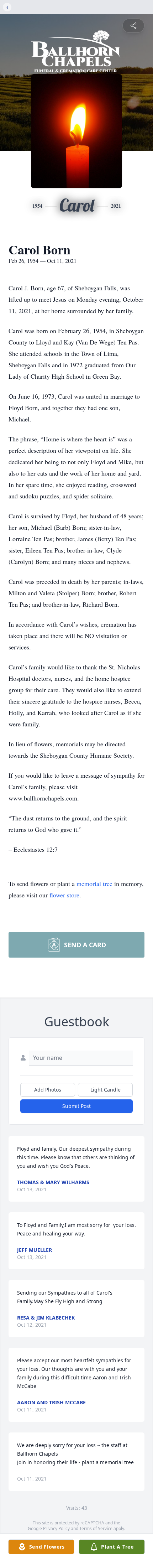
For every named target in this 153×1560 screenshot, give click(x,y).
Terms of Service (95, 1528)
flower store (64, 895)
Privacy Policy (56, 1528)
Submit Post (76, 1106)
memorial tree (94, 883)
